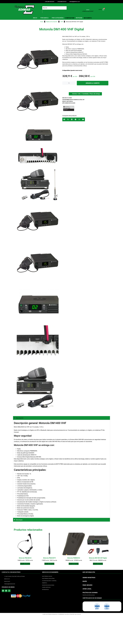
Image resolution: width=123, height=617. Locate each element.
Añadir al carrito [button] (25, 564)
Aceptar (86, 610)
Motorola (70, 101)
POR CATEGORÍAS (58, 18)
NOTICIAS (79, 18)
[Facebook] (6, 590)
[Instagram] (9, 590)
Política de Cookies (91, 614)
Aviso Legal (110, 614)
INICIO (35, 18)
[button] (119, 596)
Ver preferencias (114, 610)
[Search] (44, 11)
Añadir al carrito (92, 83)
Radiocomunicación (51, 21)
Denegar (100, 610)
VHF (61, 21)
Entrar (87, 9)
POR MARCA (44, 18)
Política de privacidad (102, 614)
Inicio (41, 21)
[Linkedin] (3, 590)
